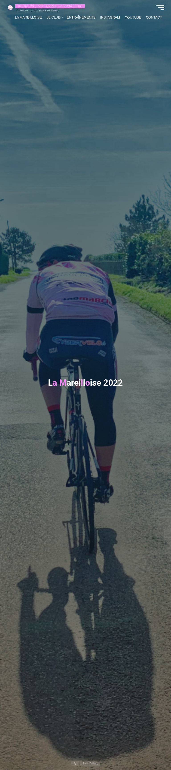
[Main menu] (160, 7)
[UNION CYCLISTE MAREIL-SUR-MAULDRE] (10, 7)
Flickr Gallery (90, 763)
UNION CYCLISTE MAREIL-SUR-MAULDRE (50, 6)
